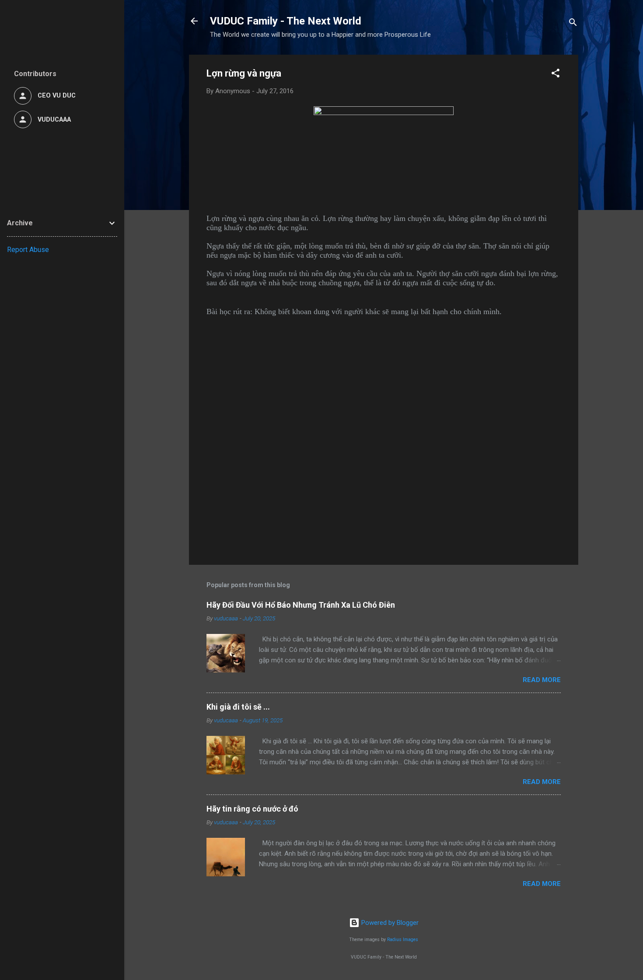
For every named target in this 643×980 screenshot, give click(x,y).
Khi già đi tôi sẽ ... (238, 706)
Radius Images (402, 939)
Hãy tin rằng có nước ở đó (252, 808)
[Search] (573, 23)
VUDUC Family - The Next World (285, 21)
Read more (542, 680)
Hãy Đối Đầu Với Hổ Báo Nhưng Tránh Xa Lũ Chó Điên (300, 604)
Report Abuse (28, 249)
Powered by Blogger (389, 923)
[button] (555, 74)
